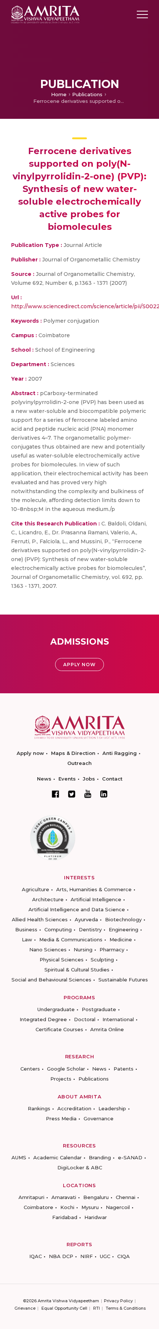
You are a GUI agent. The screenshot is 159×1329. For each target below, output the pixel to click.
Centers (30, 1069)
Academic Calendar (57, 1157)
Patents (123, 1069)
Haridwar (95, 1217)
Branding (100, 1157)
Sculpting (102, 959)
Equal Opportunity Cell (64, 1308)
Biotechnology (123, 919)
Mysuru (90, 1207)
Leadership (112, 1108)
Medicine (120, 939)
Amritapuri (31, 1197)
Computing (58, 929)
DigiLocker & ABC (79, 1167)
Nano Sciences (48, 949)
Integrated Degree (43, 1019)
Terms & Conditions (126, 1308)
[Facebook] (55, 794)
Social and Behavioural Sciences (51, 980)
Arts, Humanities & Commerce (94, 889)
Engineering (123, 929)
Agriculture (35, 889)
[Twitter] (71, 794)
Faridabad (64, 1217)
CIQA (123, 1256)
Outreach (79, 763)
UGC (105, 1256)
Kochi (67, 1207)
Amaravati (63, 1197)
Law (27, 939)
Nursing (83, 949)
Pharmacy (111, 949)
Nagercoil (118, 1207)
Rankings (39, 1108)
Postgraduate (99, 1009)
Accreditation (74, 1108)
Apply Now (79, 664)
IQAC (35, 1256)
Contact (112, 779)
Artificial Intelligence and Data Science (76, 909)
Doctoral (84, 1019)
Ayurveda (86, 919)
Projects (60, 1079)
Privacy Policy (118, 1300)
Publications (87, 94)
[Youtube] (87, 793)
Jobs (89, 779)
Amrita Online (107, 1029)
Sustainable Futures (123, 980)
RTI (96, 1308)
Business (26, 929)
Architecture (48, 899)
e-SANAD (130, 1157)
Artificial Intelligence (96, 899)
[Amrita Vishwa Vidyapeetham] (45, 13)
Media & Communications (70, 939)
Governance (99, 1118)
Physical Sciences (62, 959)
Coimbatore (38, 1207)
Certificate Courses (59, 1029)
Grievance (24, 1308)
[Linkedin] (104, 794)
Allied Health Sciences (40, 919)
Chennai (125, 1197)
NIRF (86, 1256)
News (44, 779)
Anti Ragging (119, 753)
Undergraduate (56, 1009)
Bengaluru (96, 1197)
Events (67, 779)
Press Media (61, 1118)
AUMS (18, 1157)
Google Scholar (66, 1069)
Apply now (30, 753)
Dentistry (90, 929)
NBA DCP (61, 1256)
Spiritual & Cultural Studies (76, 970)
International (118, 1019)
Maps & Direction (73, 753)
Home (59, 94)
